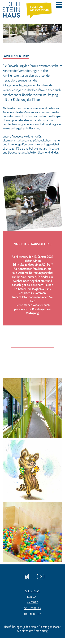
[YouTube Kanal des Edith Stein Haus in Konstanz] (39, 575)
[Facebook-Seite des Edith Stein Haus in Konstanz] (25, 575)
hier (32, 301)
